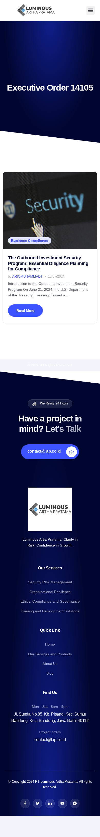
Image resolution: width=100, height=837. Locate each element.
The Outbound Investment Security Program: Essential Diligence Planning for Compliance (48, 263)
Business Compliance (29, 241)
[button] (90, 10)
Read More (25, 311)
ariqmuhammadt (27, 276)
